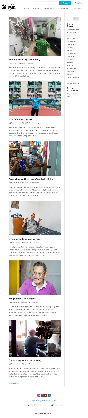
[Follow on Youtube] (45, 395)
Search (76, 18)
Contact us (46, 401)
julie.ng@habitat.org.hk (16, 123)
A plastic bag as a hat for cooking (25, 360)
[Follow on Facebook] (42, 395)
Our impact (36, 8)
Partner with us (76, 8)
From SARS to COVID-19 (20, 119)
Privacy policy (36, 401)
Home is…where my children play (24, 60)
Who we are (25, 8)
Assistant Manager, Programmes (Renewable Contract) (71, 68)
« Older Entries (14, 383)
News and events (48, 8)
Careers (53, 401)
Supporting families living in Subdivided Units (31, 179)
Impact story (30, 63)
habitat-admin (14, 63)
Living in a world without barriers (24, 239)
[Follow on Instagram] (38, 395)
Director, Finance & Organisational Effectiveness (73, 32)
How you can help (62, 8)
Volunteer (78, 3)
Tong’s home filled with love (22, 299)
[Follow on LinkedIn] (49, 395)
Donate (65, 3)
